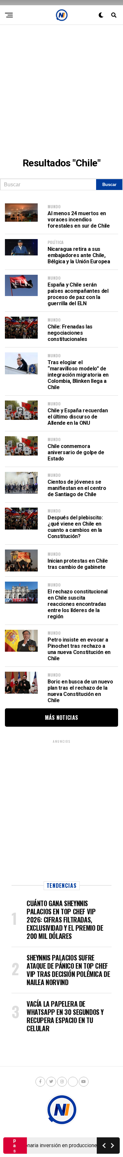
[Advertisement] (61, 86)
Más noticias (61, 717)
